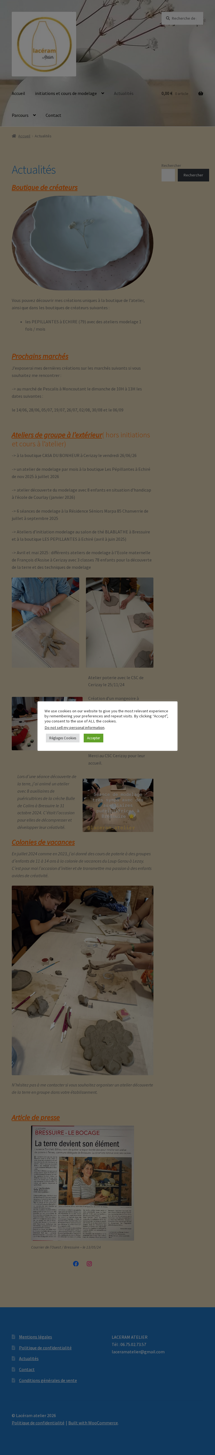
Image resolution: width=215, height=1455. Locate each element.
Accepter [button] (93, 738)
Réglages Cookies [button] (62, 738)
